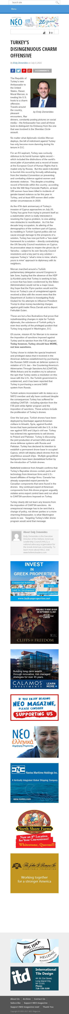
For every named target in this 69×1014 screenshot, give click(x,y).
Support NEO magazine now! (24, 1007)
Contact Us (39, 999)
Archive (27, 999)
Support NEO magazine (35, 1003)
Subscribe (15, 1003)
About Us (15, 999)
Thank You (48, 1007)
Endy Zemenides (20, 63)
